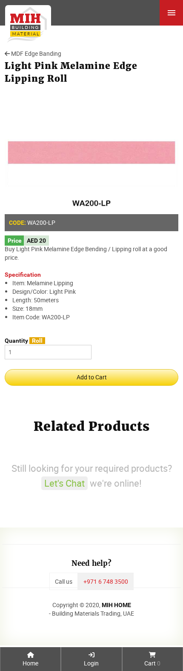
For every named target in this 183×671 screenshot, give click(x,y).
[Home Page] (25, 21)
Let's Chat (64, 483)
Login (91, 663)
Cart (152, 663)
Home (30, 663)
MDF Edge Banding (36, 53)
